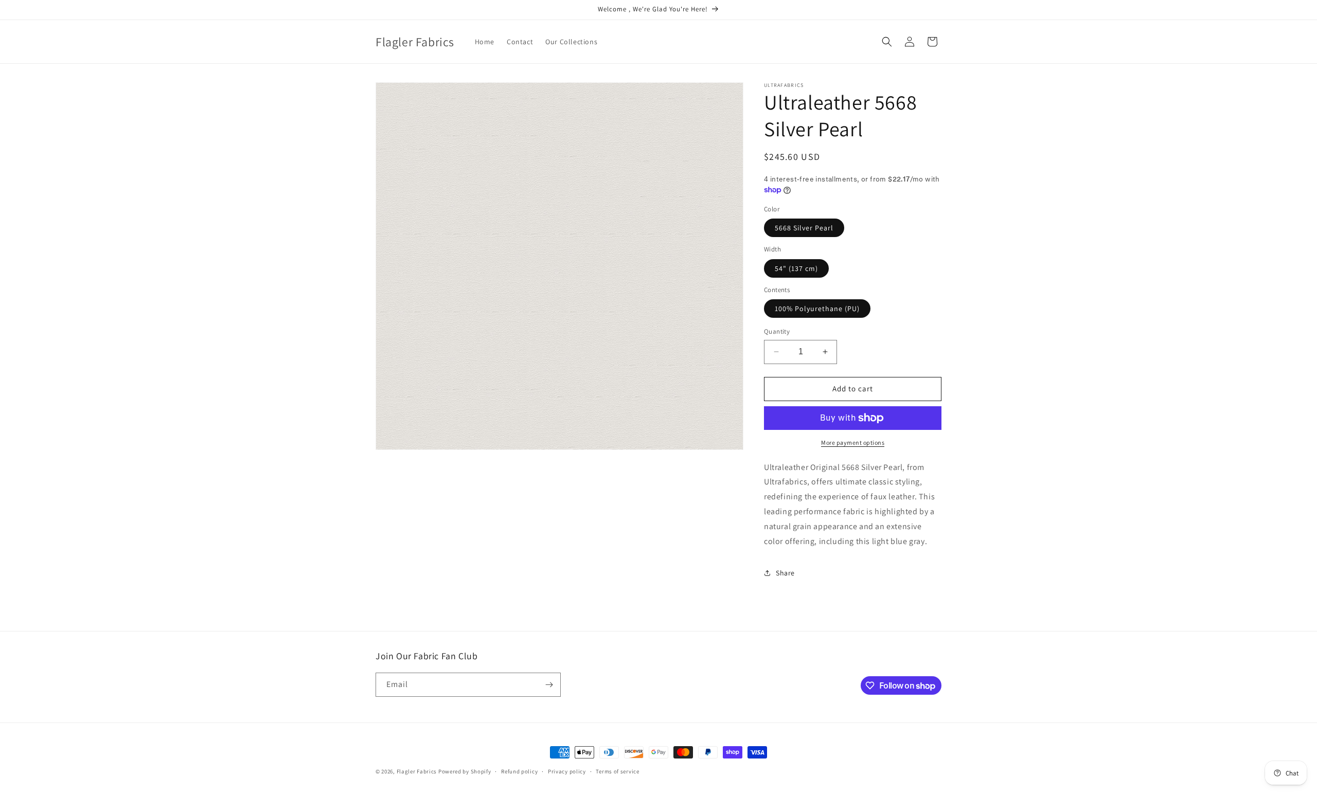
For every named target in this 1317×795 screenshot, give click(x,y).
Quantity (777, 331)
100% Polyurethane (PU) (817, 308)
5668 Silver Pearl (804, 227)
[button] (887, 41)
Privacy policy (567, 771)
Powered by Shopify (464, 771)
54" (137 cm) (796, 268)
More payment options (852, 442)
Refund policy (519, 771)
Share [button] (785, 572)
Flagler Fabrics (417, 771)
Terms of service (617, 771)
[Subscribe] (549, 685)
